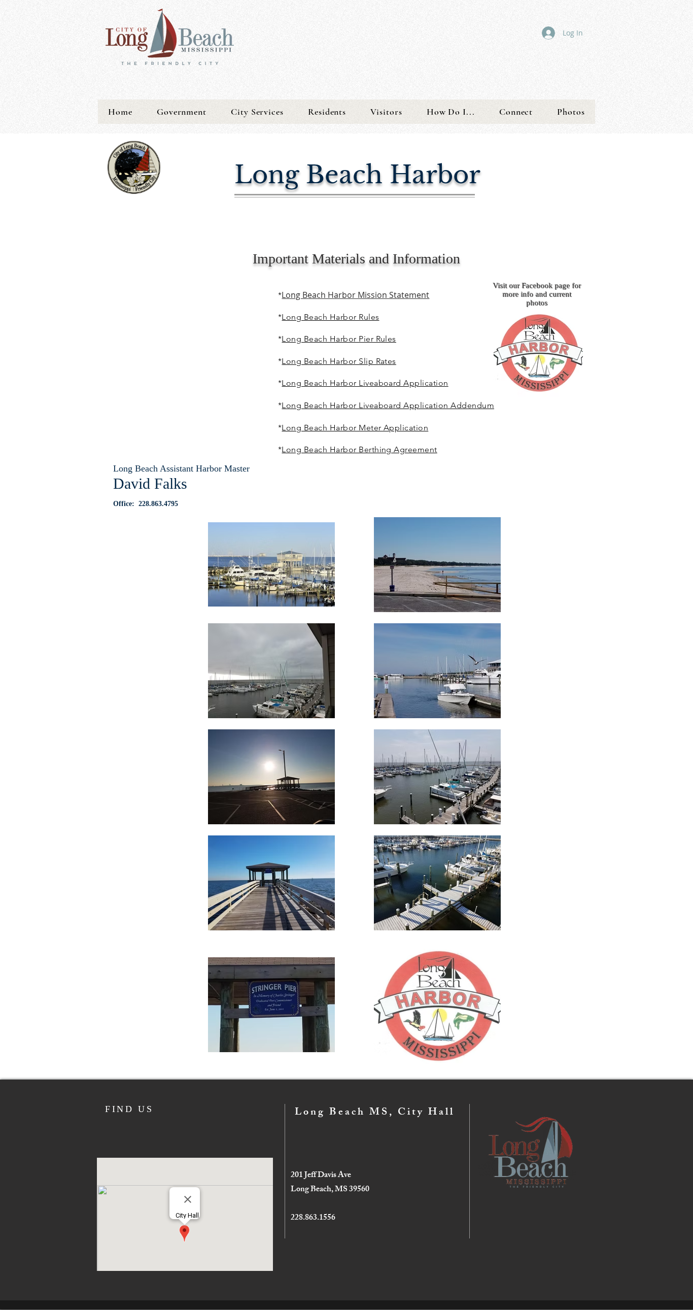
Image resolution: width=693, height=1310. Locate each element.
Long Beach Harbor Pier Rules (339, 339)
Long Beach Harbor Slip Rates (339, 361)
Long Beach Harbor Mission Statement (355, 294)
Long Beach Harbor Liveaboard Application (365, 383)
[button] (182, 111)
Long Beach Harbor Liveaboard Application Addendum (388, 405)
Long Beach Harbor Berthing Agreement (359, 449)
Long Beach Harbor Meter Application (355, 427)
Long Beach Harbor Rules (330, 317)
